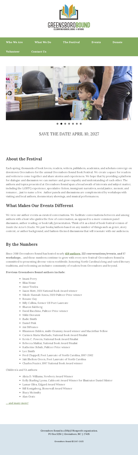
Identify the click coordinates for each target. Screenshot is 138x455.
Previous (10, 93)
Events (96, 42)
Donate (117, 42)
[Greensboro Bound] (69, 17)
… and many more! (17, 403)
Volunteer (13, 51)
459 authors (72, 253)
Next (128, 93)
